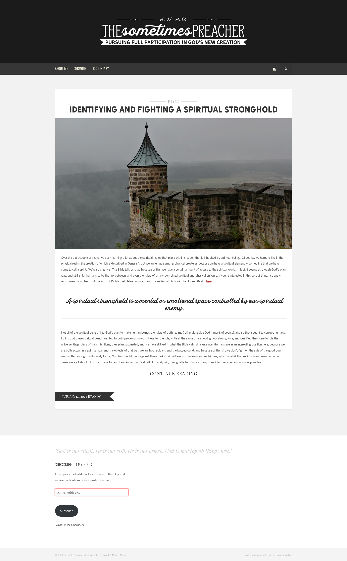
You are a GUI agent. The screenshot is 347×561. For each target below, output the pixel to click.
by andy (94, 396)
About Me (61, 68)
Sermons (80, 68)
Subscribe (66, 511)
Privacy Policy (119, 555)
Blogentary (101, 68)
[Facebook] (274, 69)
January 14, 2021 (74, 396)
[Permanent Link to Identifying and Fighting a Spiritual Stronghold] (173, 247)
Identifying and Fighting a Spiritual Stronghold (173, 109)
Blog (173, 102)
